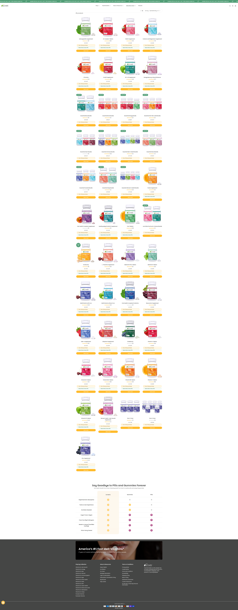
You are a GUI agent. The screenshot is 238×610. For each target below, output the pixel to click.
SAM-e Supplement (86, 341)
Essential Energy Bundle (130, 115)
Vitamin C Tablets (152, 380)
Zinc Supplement (86, 458)
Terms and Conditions (127, 571)
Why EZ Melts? (103, 567)
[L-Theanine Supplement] (108, 252)
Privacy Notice (125, 567)
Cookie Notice (125, 569)
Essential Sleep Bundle (108, 188)
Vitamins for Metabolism (81, 589)
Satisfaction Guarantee (127, 579)
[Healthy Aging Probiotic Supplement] (108, 214)
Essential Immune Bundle (108, 152)
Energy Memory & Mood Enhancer (152, 77)
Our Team (102, 571)
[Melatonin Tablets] (152, 252)
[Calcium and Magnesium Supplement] (152, 26)
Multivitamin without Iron (108, 303)
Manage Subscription (105, 573)
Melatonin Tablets (152, 264)
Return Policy (125, 577)
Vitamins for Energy (80, 569)
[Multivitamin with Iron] (86, 291)
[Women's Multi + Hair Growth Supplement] (108, 406)
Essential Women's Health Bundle (130, 188)
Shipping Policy (126, 575)
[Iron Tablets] (130, 214)
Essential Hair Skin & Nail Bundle (152, 115)
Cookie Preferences (127, 581)
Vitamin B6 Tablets (130, 380)
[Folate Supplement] (152, 175)
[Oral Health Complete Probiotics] (130, 291)
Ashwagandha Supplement (86, 39)
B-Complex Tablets (108, 39)
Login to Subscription (105, 575)
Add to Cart (86, 50)
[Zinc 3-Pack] (130, 406)
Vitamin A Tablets (152, 341)
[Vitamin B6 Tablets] (130, 367)
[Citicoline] (86, 65)
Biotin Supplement (130, 39)
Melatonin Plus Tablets (130, 264)
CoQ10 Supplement (108, 77)
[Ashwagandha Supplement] (86, 26)
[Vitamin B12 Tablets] (108, 367)
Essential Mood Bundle (152, 152)
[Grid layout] (142, 10)
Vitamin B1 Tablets (86, 380)
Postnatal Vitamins (80, 596)
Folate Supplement (152, 188)
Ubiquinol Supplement (108, 341)
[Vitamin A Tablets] (152, 329)
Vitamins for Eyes (80, 577)
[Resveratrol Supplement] (152, 291)
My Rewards (103, 579)
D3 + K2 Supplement (130, 77)
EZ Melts (121, 608)
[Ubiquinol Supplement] (108, 329)
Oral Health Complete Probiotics (130, 303)
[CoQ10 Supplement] (108, 65)
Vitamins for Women (80, 573)
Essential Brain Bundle (108, 115)
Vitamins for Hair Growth (81, 567)
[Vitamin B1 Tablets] (86, 367)
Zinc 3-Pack (130, 418)
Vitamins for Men (80, 571)
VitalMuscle (130, 341)
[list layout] (141, 10)
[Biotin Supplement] (130, 26)
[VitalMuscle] (130, 329)
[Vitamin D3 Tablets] (86, 406)
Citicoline (86, 77)
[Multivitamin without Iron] (108, 291)
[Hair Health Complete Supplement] (86, 214)
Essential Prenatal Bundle (86, 188)
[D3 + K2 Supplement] (130, 65)
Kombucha (86, 264)
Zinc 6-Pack (152, 418)
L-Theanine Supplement (108, 264)
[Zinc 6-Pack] (152, 406)
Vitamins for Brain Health (82, 579)
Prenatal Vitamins (80, 594)
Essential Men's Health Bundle (130, 152)
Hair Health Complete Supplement (86, 226)
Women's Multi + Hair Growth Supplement (108, 419)
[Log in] (232, 6)
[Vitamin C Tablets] (152, 367)
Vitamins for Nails (80, 581)
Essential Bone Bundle (86, 115)
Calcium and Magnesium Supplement (152, 39)
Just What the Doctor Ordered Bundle (152, 226)
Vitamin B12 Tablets (108, 380)
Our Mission (103, 569)
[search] (230, 6)
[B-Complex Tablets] (108, 26)
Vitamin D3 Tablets (86, 418)
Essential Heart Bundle (86, 152)
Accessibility (125, 573)
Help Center (103, 581)
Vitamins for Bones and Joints (83, 587)
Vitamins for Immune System (83, 575)
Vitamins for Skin (80, 583)
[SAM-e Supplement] (86, 329)
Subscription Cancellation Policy (108, 577)
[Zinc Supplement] (86, 446)
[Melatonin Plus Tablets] (130, 252)
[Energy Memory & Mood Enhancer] (152, 65)
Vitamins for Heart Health (82, 585)
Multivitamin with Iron (86, 303)
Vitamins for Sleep (80, 592)
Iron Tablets (130, 226)
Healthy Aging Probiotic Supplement (108, 226)
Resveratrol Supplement (152, 303)
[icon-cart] (235, 6)
